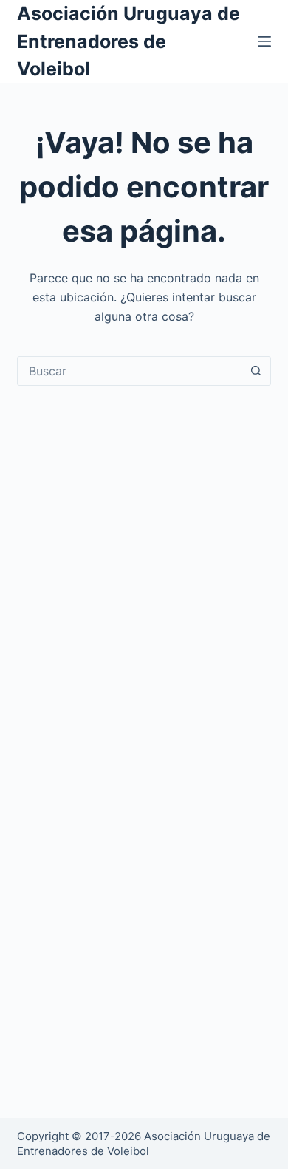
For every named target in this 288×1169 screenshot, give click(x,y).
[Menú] (264, 41)
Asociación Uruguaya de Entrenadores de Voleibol (128, 41)
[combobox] (129, 371)
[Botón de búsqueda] (256, 371)
